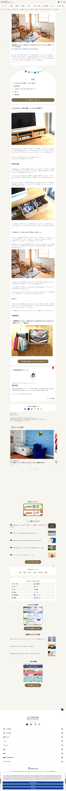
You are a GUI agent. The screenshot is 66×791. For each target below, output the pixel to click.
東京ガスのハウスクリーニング (40, 771)
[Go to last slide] (1, 6)
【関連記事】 (17, 94)
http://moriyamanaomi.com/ (24, 393)
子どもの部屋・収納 (15, 49)
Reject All (33, 785)
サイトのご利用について (19, 420)
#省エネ (29, 572)
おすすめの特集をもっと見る (33, 628)
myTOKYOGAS (13, 771)
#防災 (20, 572)
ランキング (5, 745)
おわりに (16, 91)
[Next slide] (64, 6)
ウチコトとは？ (6, 761)
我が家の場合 (17, 86)
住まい (29, 5)
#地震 (24, 572)
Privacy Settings (33, 782)
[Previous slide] (30, 469)
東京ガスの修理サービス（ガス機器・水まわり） (25, 771)
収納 (34, 49)
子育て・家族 (61, 5)
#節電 (46, 572)
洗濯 (17, 5)
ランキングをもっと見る (33, 562)
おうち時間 (6, 763)
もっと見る (49, 398)
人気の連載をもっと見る (33, 685)
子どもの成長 (23, 49)
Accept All (33, 788)
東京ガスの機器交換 (50, 771)
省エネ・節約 (37, 5)
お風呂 (23, 5)
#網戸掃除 (41, 572)
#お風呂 (34, 572)
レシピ (5, 6)
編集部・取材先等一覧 (8, 757)
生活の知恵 (46, 5)
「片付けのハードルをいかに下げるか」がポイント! (24, 88)
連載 (4, 753)
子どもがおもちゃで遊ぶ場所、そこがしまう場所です (25, 83)
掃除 (12, 5)
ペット (53, 5)
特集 (4, 749)
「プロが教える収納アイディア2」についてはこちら (32, 361)
